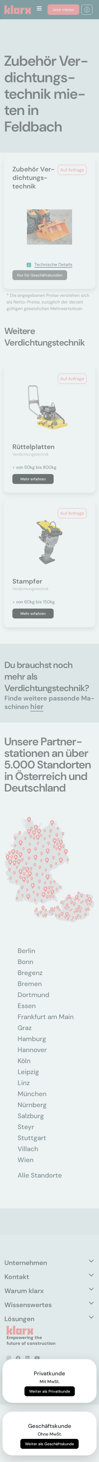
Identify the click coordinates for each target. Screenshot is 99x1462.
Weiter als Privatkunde (49, 1391)
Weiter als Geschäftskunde (49, 1443)
